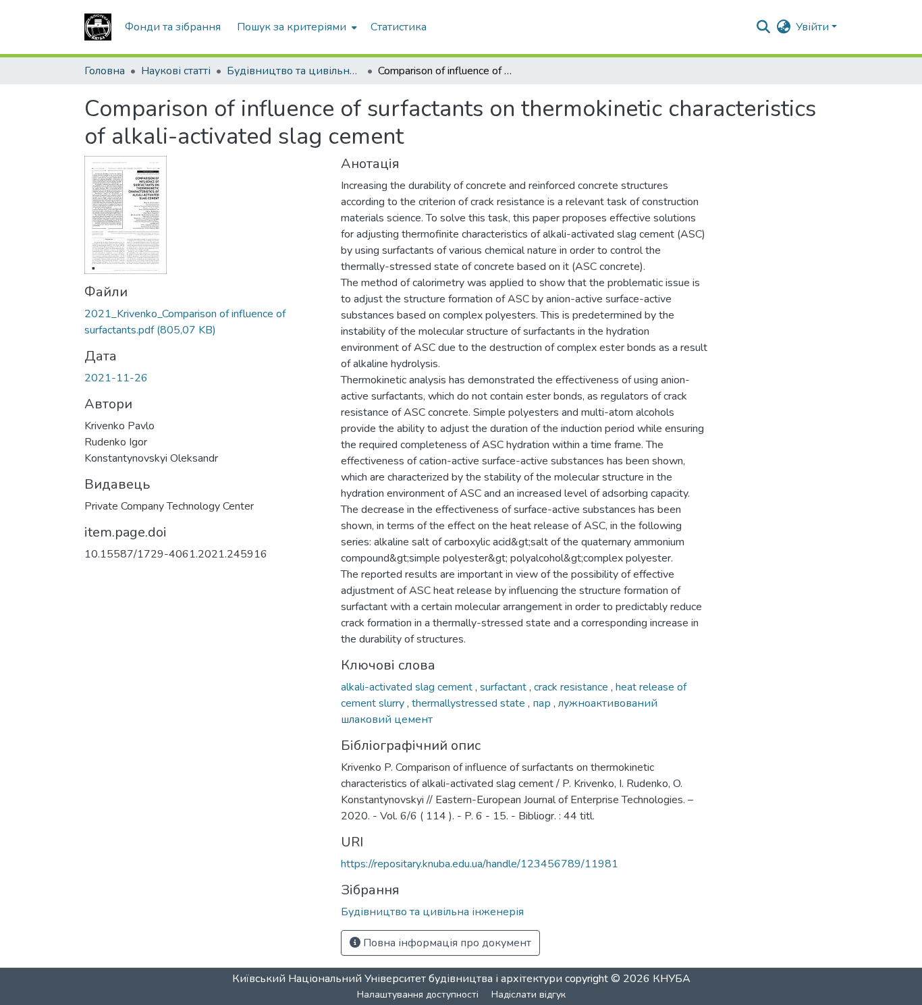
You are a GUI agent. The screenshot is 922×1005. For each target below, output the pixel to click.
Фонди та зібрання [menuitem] (173, 27)
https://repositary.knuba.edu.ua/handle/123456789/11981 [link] (479, 864)
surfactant (504, 687)
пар (543, 703)
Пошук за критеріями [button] (291, 27)
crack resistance (572, 687)
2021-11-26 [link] (116, 378)
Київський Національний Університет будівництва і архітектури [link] (397, 978)
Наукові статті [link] (176, 70)
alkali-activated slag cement (408, 687)
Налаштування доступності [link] (418, 994)
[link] (204, 322)
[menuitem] (295, 27)
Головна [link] (104, 70)
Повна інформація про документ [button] (445, 942)
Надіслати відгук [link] (528, 994)
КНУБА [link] (671, 978)
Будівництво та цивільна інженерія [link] (294, 70)
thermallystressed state (470, 703)
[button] (97, 26)
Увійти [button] (814, 27)
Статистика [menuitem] (399, 27)
